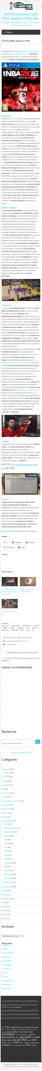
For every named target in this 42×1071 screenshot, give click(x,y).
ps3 (22, 1037)
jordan (36, 625)
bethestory (27, 625)
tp (33, 630)
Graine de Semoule (11, 828)
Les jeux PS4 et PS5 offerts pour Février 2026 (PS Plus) (21, 1018)
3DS (5, 824)
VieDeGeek (6, 984)
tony (28, 630)
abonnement (16, 1027)
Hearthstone (9, 832)
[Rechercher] (37, 742)
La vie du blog (7, 887)
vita (28, 1045)
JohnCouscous (10, 638)
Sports (4, 914)
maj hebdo (8, 1034)
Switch (6, 859)
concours (21, 1029)
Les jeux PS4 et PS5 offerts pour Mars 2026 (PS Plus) (20, 1014)
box (3, 1029)
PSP (5, 851)
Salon (4, 910)
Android (5, 781)
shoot (34, 628)
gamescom (33, 1029)
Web (3, 918)
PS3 (5, 839)
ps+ (17, 1037)
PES (30, 354)
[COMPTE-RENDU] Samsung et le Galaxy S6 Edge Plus (20, 659)
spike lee (14, 630)
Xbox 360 (7, 874)
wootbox (33, 1045)
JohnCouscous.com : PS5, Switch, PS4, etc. (21, 16)
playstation (8, 1037)
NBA (5, 628)
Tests (25, 641)
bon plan (35, 1027)
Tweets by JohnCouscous (21, 752)
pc (27, 1034)
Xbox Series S (9, 882)
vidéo (23, 1045)
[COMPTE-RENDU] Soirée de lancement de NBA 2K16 (9, 591)
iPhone (4, 817)
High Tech (6, 809)
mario (17, 1034)
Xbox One (8, 878)
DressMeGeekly (8, 953)
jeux (16, 1032)
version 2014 (14, 118)
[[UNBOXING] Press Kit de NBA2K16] (28, 581)
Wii (5, 867)
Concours (5, 805)
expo (27, 1029)
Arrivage (5, 785)
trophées (6, 1045)
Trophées (7, 863)
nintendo (23, 1035)
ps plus (9, 1040)
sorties (4, 1043)
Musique (5, 894)
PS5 (5, 847)
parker (12, 628)
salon (29, 1040)
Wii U (6, 870)
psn (37, 1037)
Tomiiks (5, 976)
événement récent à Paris (29, 51)
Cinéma (5, 797)
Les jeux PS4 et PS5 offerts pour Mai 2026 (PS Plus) (20, 1001)
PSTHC (5, 972)
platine (32, 1034)
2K (8, 625)
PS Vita (7, 836)
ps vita (21, 1039)
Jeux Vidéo (15, 641)
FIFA (20, 354)
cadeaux (7, 1029)
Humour (5, 813)
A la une (8, 641)
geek (3, 1032)
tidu (21, 1043)
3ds (3, 1027)
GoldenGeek (6, 961)
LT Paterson (6, 969)
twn (12, 1045)
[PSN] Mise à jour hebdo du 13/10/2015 (21, 652)
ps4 (27, 628)
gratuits (9, 1032)
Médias (5, 891)
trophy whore (34, 1043)
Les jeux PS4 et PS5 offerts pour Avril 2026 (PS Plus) (20, 1011)
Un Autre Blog (7, 980)
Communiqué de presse (10, 801)
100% (7, 1027)
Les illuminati (7, 965)
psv (15, 1040)
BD (3, 789)
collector (14, 1029)
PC (3, 902)
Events (6, 772)
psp (3, 1040)
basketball (16, 625)
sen (34, 1040)
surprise (10, 1043)
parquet (20, 628)
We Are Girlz (7, 988)
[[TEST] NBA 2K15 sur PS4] (10, 603)
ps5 (32, 1037)
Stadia (6, 855)
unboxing (18, 1045)
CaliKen (5, 949)
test (22, 630)
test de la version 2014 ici (28, 390)
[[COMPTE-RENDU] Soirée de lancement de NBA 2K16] (10, 581)
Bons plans (6, 793)
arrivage (26, 1027)
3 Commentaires (10, 644)
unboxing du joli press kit (19, 54)
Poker (4, 906)
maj (31, 1032)
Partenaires (6, 898)
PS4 (21, 641)
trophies (26, 1043)
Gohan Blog (6, 957)
